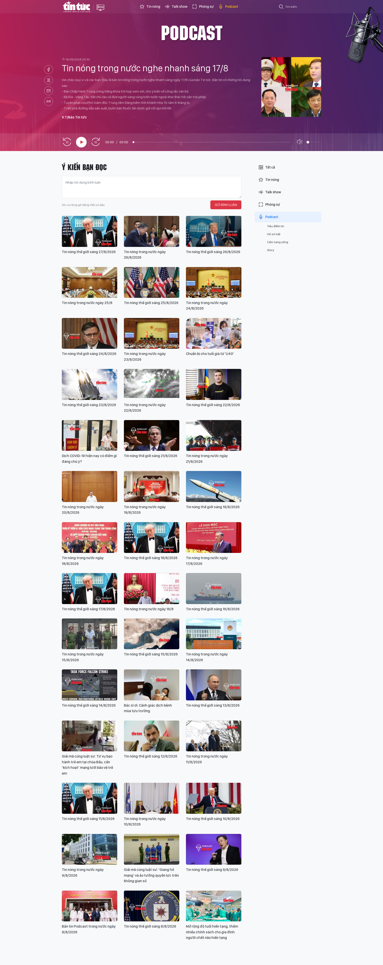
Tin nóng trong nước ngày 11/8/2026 (207, 759)
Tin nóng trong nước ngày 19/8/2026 (145, 510)
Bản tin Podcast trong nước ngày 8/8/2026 (89, 929)
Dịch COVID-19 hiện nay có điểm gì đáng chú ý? (89, 458)
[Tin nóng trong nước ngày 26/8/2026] (151, 231)
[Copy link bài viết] (48, 101)
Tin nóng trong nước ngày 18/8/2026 (83, 561)
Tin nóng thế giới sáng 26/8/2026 (213, 252)
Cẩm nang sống (277, 242)
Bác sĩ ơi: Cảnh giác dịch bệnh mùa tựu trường (148, 708)
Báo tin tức (76, 6)
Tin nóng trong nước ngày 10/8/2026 (145, 821)
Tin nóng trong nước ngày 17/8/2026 (207, 561)
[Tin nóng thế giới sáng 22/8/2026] (213, 384)
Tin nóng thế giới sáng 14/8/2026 (89, 705)
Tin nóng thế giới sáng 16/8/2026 (213, 609)
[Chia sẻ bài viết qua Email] (48, 90)
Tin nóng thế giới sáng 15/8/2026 (151, 654)
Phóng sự (206, 6)
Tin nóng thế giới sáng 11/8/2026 (88, 818)
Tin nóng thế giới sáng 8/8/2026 (150, 926)
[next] (95, 142)
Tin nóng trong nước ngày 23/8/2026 (145, 356)
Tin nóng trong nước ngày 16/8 (149, 609)
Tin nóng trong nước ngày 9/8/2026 (83, 872)
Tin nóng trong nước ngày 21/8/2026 (207, 458)
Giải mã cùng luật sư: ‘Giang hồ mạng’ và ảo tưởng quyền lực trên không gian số (151, 875)
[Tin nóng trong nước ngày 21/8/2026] (213, 435)
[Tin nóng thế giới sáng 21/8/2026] (151, 435)
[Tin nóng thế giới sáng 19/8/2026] (213, 486)
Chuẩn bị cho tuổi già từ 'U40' (210, 353)
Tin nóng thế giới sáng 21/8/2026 (150, 455)
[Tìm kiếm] (281, 7)
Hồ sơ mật (273, 234)
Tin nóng (153, 6)
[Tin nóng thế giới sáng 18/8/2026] (151, 537)
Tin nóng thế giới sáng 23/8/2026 (89, 405)
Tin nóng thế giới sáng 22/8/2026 (213, 405)
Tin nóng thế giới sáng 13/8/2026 (213, 705)
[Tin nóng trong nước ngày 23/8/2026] (151, 333)
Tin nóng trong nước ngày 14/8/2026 (207, 657)
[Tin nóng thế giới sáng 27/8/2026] (89, 231)
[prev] (67, 142)
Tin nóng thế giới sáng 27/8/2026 (89, 252)
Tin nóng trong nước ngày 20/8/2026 (83, 510)
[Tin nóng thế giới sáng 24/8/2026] (89, 333)
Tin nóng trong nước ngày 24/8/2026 (207, 305)
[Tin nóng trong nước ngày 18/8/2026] (89, 537)
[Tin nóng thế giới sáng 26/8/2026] (213, 231)
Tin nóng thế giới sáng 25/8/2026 (151, 302)
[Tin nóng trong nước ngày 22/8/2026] (151, 384)
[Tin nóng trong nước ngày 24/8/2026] (213, 282)
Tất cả (270, 167)
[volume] (301, 142)
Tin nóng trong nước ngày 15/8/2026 (83, 657)
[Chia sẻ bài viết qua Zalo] (48, 80)
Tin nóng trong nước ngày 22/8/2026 (145, 408)
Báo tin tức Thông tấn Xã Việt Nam (100, 11)
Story (270, 250)
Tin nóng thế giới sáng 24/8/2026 (89, 353)
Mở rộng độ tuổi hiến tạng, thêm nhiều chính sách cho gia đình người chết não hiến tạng (212, 932)
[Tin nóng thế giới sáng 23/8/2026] (89, 384)
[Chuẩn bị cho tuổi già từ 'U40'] (213, 333)
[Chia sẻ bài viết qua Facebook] (48, 69)
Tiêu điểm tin (275, 226)
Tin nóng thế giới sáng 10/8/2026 (213, 818)
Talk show (180, 6)
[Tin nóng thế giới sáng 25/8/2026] (151, 282)
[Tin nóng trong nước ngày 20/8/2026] (89, 486)
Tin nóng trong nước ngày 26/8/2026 (145, 255)
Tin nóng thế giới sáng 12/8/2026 (150, 756)
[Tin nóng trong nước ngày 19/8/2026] (151, 486)
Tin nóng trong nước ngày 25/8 (87, 302)
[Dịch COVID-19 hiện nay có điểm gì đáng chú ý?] (89, 435)
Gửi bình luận (226, 205)
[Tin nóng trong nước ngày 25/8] (89, 282)
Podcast (231, 6)
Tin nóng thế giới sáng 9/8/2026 (212, 869)
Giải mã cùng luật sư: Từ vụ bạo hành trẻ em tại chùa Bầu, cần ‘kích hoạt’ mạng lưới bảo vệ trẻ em (87, 764)
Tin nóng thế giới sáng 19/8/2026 (213, 507)
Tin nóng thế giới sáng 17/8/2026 (88, 609)
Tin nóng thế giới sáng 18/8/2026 (151, 558)
